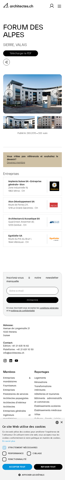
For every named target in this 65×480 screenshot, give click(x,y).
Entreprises (9, 390)
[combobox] (57, 422)
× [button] (61, 422)
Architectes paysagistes (15, 398)
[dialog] (32, 449)
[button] (9, 94)
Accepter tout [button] (17, 466)
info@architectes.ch (13, 353)
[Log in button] (52, 5)
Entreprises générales (14, 411)
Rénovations (40, 382)
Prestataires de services (15, 394)
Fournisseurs (9, 386)
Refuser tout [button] (48, 466)
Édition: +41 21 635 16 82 (16, 346)
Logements (40, 378)
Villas (37, 414)
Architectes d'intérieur (14, 403)
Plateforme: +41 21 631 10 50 (18, 349)
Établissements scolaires (47, 406)
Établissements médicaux (48, 410)
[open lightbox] (32, 94)
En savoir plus (8, 441)
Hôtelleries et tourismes (46, 394)
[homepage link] (18, 6)
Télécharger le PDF (21, 53)
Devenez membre (16, 163)
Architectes (9, 407)
